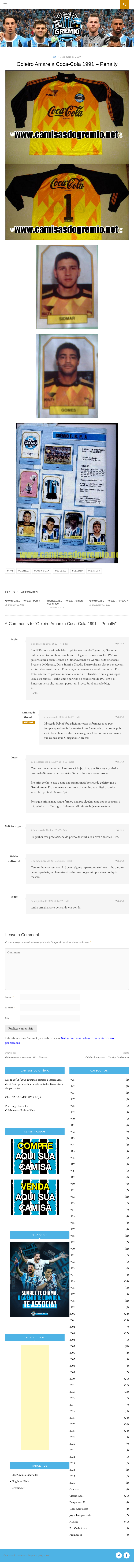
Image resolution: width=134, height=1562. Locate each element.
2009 (72, 1372)
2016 (72, 1418)
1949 (72, 1086)
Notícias (73, 1522)
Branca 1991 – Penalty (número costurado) (65, 602)
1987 (72, 1229)
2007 (72, 1359)
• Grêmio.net (17, 1488)
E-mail (9, 1007)
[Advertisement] (35, 1397)
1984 (72, 1210)
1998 (72, 1301)
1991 (55, 57)
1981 (71, 1190)
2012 (72, 1392)
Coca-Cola (41, 571)
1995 (72, 1281)
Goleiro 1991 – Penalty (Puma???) (109, 600)
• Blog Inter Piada (19, 1481)
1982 (72, 1197)
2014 (72, 1405)
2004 (72, 1340)
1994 (72, 1275)
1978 (72, 1171)
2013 (72, 1398)
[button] (3, 4)
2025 (72, 1476)
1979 (72, 1177)
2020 (72, 1444)
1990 (72, 1249)
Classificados (76, 1496)
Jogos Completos (78, 1509)
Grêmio (77, 571)
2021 (72, 1450)
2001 (72, 1320)
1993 (72, 1268)
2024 (72, 1470)
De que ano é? (77, 1502)
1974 (72, 1145)
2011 (71, 1385)
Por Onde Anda (78, 1528)
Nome (9, 997)
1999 (72, 1307)
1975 (72, 1151)
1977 (72, 1164)
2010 (72, 1379)
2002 (72, 1327)
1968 (72, 1106)
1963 (72, 1093)
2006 (72, 1353)
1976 (72, 1158)
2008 (72, 1366)
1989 (72, 1242)
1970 (72, 1119)
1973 (72, 1138)
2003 (72, 1333)
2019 (72, 1437)
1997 (72, 1294)
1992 (72, 1262)
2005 (72, 1346)
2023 (72, 1463)
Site (7, 1018)
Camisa (23, 571)
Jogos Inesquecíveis (80, 1515)
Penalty (94, 571)
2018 (72, 1431)
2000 (72, 1314)
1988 (72, 1236)
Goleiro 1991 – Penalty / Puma (22, 600)
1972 (72, 1132)
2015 (72, 1411)
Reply (121, 643)
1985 (72, 1216)
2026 (72, 1483)
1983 (72, 1203)
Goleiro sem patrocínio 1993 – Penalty (26, 1057)
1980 (72, 1184)
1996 (72, 1288)
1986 (72, 1223)
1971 (71, 1125)
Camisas (74, 1489)
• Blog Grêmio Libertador (24, 1475)
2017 (72, 1424)
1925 (72, 1080)
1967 (72, 1099)
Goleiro (61, 571)
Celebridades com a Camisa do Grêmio (107, 1057)
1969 (72, 1112)
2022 (72, 1457)
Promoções (75, 1535)
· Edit (65, 644)
